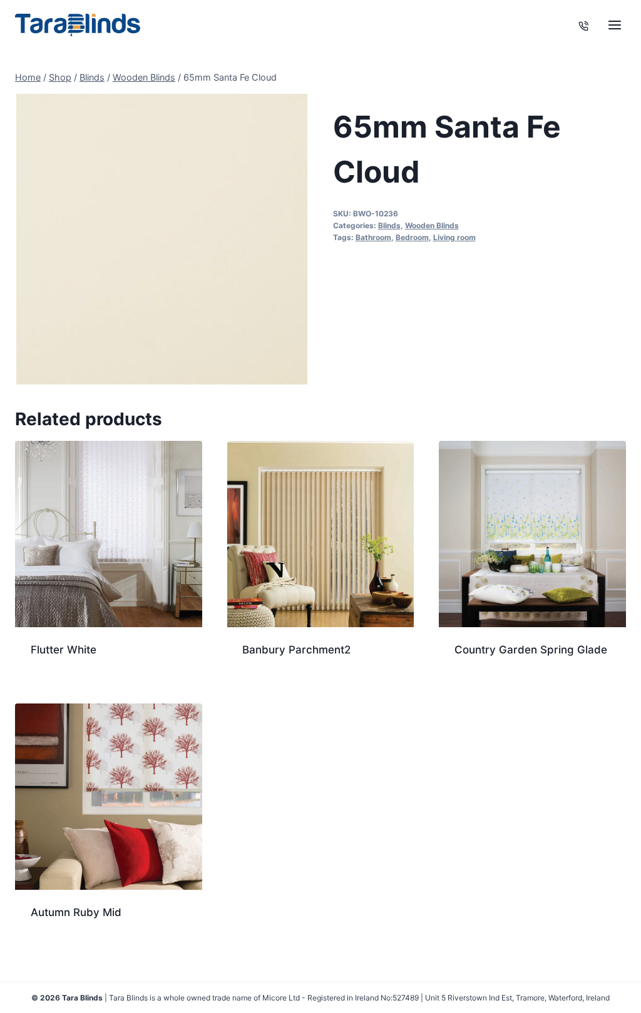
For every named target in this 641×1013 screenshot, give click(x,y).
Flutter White (63, 649)
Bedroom (412, 237)
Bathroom (373, 237)
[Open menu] (614, 25)
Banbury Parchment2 (296, 649)
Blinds (389, 225)
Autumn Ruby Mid (76, 912)
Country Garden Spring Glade (530, 649)
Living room (454, 237)
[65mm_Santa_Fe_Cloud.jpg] (162, 239)
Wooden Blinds (432, 225)
